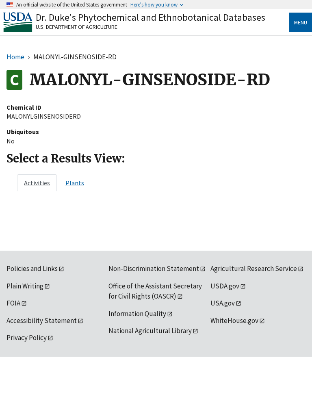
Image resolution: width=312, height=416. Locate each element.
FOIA (13, 303)
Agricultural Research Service (253, 268)
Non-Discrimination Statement (153, 268)
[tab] (37, 182)
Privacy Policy (26, 337)
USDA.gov (224, 286)
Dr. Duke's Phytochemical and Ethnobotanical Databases (150, 17)
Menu (300, 22)
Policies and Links (32, 268)
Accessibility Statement (41, 320)
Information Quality (137, 313)
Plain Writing (24, 286)
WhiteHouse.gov (234, 320)
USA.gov (222, 303)
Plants (74, 183)
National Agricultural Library (150, 330)
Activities (37, 183)
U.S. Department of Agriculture (76, 26)
